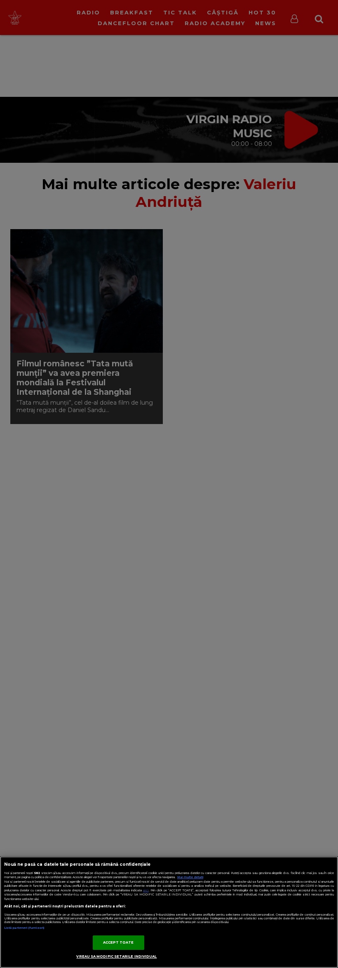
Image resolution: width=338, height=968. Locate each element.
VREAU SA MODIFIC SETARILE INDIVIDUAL (116, 956)
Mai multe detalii (190, 877)
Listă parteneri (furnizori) (24, 928)
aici (146, 890)
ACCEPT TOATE (118, 942)
